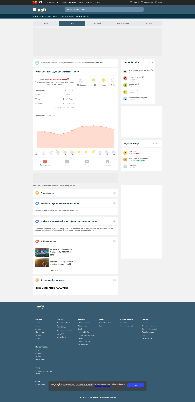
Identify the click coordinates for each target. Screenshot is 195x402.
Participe (123, 323)
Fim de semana (123, 23)
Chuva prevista (40, 385)
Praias (37, 338)
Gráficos (60, 320)
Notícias (81, 320)
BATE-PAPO (148, 2)
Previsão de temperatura (61, 327)
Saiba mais (99, 63)
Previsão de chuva (63, 323)
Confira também (126, 320)
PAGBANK (72, 2)
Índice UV (60, 334)
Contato (145, 320)
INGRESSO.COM (52, 2)
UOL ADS (98, 2)
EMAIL (160, 2)
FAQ (143, 335)
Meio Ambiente (83, 332)
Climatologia (61, 337)
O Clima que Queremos (86, 335)
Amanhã (97, 23)
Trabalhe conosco (148, 332)
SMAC (138, 153)
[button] (52, 270)
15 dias (149, 23)
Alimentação (82, 326)
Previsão (38, 320)
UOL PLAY (89, 2)
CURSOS (81, 2)
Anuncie (145, 323)
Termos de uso (147, 338)
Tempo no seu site (126, 326)
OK (136, 385)
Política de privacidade (102, 386)
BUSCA (136, 2)
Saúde (80, 329)
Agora (46, 23)
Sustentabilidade (84, 341)
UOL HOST (63, 2)
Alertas (80, 338)
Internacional (83, 344)
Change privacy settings (150, 329)
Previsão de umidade (64, 331)
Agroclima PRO (140, 160)
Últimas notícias (84, 323)
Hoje (72, 23)
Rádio (101, 326)
